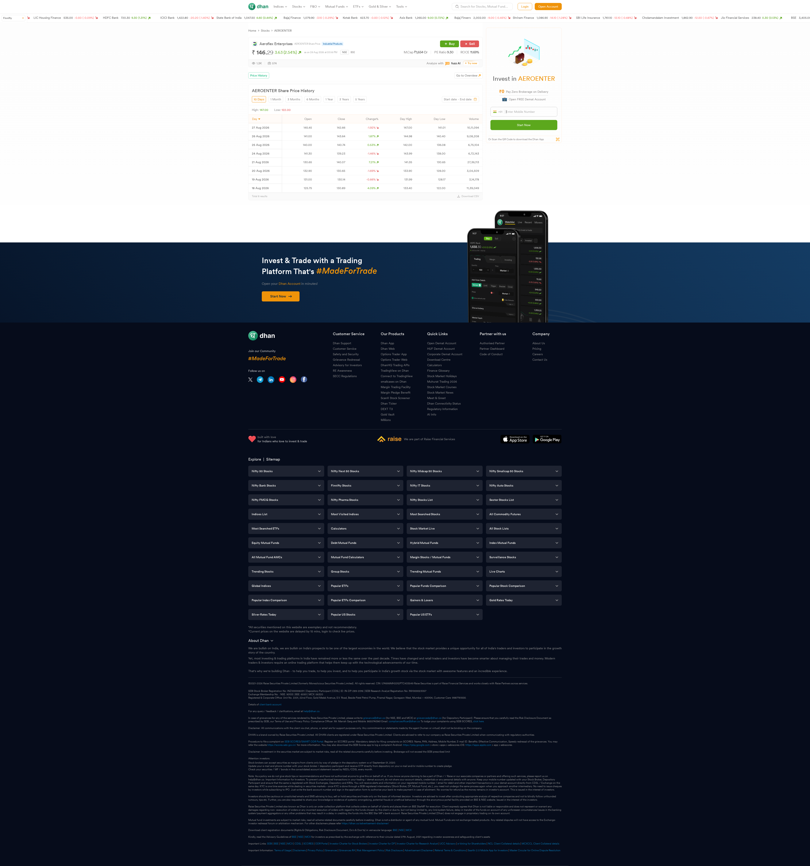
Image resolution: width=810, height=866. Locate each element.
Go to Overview (466, 75)
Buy (452, 44)
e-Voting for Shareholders (472, 843)
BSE (353, 52)
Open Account (548, 6)
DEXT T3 (387, 409)
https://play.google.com (416, 745)
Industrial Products (332, 43)
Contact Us (539, 359)
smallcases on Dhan (393, 381)
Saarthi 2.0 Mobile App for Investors (488, 850)
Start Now (524, 125)
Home (252, 30)
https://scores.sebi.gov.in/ (281, 745)
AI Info (431, 414)
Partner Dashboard (492, 348)
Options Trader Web (394, 359)
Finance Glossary (438, 370)
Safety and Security (346, 354)
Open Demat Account (441, 343)
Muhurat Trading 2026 (442, 381)
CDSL (298, 843)
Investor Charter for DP (382, 843)
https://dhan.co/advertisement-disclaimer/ (365, 823)
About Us (538, 343)
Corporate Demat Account (444, 354)
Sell (472, 44)
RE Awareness (342, 370)
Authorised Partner (492, 343)
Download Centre (439, 359)
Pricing (536, 348)
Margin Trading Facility (395, 387)
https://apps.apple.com (478, 745)
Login (525, 6)
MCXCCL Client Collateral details (540, 843)
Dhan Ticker (389, 403)
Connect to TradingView (397, 376)
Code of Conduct (491, 354)
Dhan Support (342, 343)
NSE (344, 52)
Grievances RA (347, 850)
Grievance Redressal (346, 359)
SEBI (269, 843)
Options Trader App (394, 354)
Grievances (331, 850)
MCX (409, 830)
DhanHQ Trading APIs (395, 365)
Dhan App (387, 343)
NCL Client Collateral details (504, 843)
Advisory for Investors (347, 365)
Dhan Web (388, 348)
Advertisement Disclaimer (419, 850)
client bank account (270, 704)
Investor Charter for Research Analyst (417, 843)
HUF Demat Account (441, 348)
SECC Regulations (345, 376)
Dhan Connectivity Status (444, 403)
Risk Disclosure (394, 850)
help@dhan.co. (312, 711)
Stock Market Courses (441, 387)
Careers (537, 354)
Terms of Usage (282, 850)
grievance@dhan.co (374, 718)
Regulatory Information (442, 409)
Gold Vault (387, 414)
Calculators (434, 365)
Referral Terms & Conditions (450, 850)
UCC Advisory (448, 843)
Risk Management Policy (370, 850)
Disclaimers (299, 850)
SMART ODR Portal (312, 741)
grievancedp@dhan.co (429, 718)
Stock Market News (440, 392)
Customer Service (344, 348)
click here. (478, 721)
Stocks (265, 30)
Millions (386, 420)
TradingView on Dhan (395, 370)
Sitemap (273, 459)
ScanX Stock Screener (395, 398)
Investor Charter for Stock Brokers (348, 843)
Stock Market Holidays (442, 376)
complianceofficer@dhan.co (404, 721)
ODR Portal (321, 843)
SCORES (308, 843)
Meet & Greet (436, 398)
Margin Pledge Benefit (395, 392)
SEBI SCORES (292, 741)
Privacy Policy (315, 850)
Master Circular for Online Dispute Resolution (535, 850)
